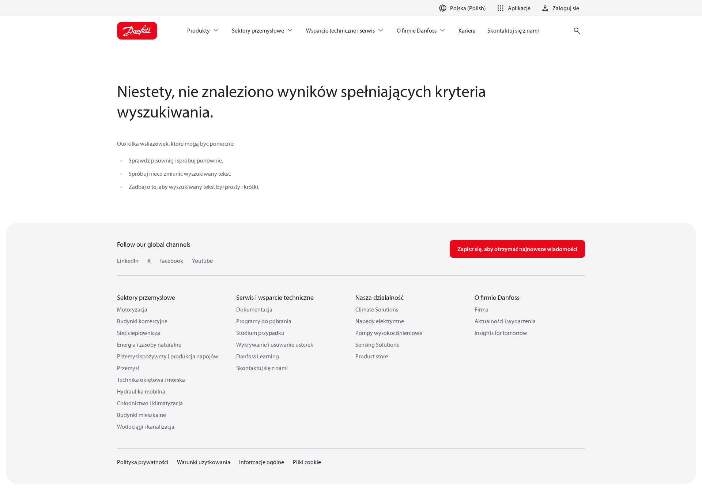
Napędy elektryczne (379, 321)
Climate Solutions (376, 309)
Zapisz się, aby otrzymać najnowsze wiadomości (517, 249)
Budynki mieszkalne (141, 414)
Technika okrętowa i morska (151, 379)
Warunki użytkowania (203, 462)
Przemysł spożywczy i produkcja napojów (167, 356)
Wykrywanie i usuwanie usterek (274, 344)
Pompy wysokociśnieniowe (388, 332)
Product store (371, 356)
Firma (481, 309)
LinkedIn (128, 260)
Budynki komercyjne (142, 321)
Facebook (171, 260)
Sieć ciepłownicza (138, 332)
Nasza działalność (379, 297)
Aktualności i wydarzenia (505, 321)
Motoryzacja (132, 309)
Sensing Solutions (377, 344)
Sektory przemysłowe (146, 297)
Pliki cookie (307, 462)
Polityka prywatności (142, 462)
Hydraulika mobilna (141, 391)
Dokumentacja (254, 309)
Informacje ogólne (261, 462)
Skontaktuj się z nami (262, 368)
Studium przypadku (260, 332)
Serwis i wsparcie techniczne (275, 297)
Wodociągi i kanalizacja (145, 426)
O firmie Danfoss (497, 297)
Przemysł (128, 368)
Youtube (202, 260)
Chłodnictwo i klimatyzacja (150, 403)
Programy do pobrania (263, 321)
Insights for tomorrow (501, 332)
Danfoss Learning (257, 356)
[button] (513, 8)
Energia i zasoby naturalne (149, 344)
